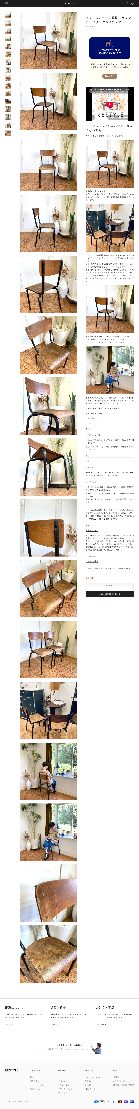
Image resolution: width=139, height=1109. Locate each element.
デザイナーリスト (65, 1089)
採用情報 (88, 1085)
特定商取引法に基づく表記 (123, 1085)
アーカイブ (62, 1093)
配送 (32, 1077)
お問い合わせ (121, 447)
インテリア (62, 1077)
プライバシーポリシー (121, 1081)
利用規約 (116, 1077)
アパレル (61, 1081)
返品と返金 (34, 1081)
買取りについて (36, 1089)
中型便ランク (92, 530)
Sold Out (110, 585)
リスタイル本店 (92, 561)
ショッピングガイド (38, 1085)
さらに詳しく (10, 1024)
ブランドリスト (64, 1085)
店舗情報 (88, 1081)
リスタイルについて (92, 1077)
